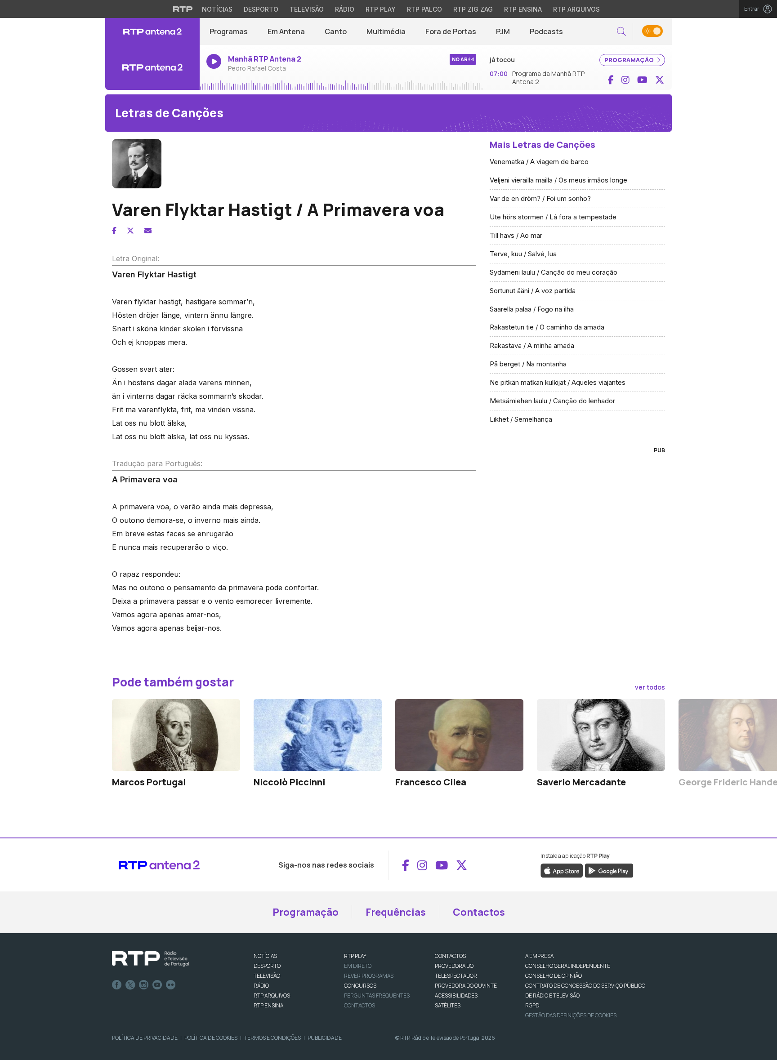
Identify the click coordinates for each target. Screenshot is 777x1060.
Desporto (261, 9)
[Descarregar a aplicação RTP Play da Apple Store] (561, 870)
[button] (621, 31)
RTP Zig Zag (473, 9)
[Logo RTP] (150, 958)
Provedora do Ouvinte (466, 985)
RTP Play (381, 9)
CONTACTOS (450, 956)
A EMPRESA (539, 956)
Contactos (479, 912)
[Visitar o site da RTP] (183, 9)
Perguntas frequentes (377, 995)
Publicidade (325, 1038)
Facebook (117, 985)
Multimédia (386, 31)
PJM (503, 31)
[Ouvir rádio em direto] (152, 67)
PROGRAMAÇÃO (629, 60)
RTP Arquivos (576, 9)
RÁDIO (261, 985)
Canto (336, 31)
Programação (305, 912)
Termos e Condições (272, 1038)
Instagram (144, 985)
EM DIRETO (357, 966)
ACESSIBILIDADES (456, 995)
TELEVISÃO (267, 976)
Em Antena (286, 31)
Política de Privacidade (145, 1038)
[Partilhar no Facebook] (114, 231)
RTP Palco (424, 9)
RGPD (532, 1005)
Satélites (447, 1005)
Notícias (217, 9)
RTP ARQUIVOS (272, 995)
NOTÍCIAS (265, 956)
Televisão (307, 9)
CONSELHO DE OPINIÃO (553, 976)
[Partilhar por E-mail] (148, 231)
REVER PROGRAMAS (368, 976)
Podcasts (546, 31)
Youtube (157, 985)
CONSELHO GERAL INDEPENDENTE (567, 966)
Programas (229, 31)
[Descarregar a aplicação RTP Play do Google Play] (609, 870)
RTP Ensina (523, 9)
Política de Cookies (210, 1038)
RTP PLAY (355, 956)
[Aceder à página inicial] (152, 31)
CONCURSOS (360, 985)
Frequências (396, 912)
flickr (171, 985)
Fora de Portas (450, 31)
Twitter (130, 985)
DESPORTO (267, 966)
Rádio (344, 9)
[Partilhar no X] (130, 231)
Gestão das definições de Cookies (570, 1015)
